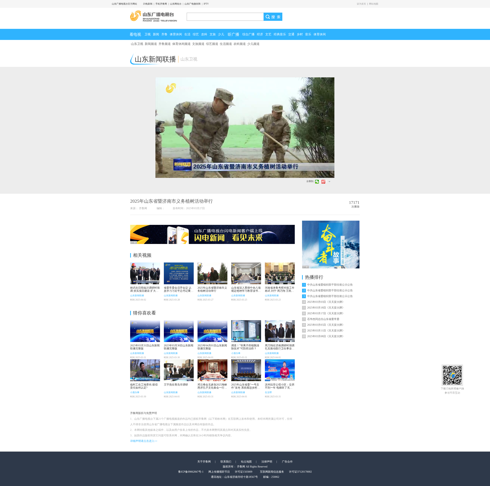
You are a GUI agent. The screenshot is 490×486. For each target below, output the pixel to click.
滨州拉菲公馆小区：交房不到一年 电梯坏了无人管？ (279, 387)
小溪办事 (235, 353)
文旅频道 (198, 43)
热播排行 (314, 277)
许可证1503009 (243, 471)
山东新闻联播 (137, 295)
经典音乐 (280, 34)
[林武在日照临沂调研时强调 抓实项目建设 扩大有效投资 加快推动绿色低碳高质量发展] (145, 273)
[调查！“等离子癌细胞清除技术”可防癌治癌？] (246, 331)
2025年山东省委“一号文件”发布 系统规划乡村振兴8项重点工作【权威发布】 (245, 389)
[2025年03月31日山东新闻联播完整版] (145, 331)
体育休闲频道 (181, 43)
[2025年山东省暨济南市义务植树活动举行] (212, 273)
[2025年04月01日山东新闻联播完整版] (212, 331)
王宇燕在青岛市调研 (176, 384)
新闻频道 (151, 43)
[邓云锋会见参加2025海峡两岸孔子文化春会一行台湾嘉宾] (212, 370)
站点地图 (246, 461)
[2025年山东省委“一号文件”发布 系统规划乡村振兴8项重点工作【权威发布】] (246, 370)
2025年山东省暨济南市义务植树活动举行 (212, 289)
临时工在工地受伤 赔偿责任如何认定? (144, 386)
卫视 (148, 34)
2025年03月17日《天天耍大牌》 (324, 313)
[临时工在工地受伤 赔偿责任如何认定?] (145, 370)
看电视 (135, 34)
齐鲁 (164, 34)
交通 (291, 34)
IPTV (206, 3)
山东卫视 (137, 43)
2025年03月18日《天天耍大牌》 (324, 307)
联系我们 (225, 461)
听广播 (233, 34)
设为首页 (361, 3)
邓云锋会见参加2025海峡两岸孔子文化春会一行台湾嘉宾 (212, 387)
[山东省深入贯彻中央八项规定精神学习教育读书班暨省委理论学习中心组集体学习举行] (246, 273)
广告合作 (287, 461)
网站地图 (373, 3)
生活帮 (268, 392)
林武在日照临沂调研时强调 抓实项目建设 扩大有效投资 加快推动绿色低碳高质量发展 (145, 292)
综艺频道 (212, 43)
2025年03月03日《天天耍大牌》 (324, 302)
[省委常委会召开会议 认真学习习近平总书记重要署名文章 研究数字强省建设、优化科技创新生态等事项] (179, 273)
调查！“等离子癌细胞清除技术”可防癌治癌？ (245, 347)
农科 (204, 34)
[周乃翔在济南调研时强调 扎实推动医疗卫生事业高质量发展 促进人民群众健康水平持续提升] (280, 331)
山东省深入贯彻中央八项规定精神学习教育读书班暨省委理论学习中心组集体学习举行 (246, 292)
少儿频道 (253, 43)
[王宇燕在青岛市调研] (179, 370)
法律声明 (266, 461)
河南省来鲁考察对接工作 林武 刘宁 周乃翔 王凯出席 (279, 290)
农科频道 (240, 43)
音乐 (308, 34)
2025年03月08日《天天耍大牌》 (324, 336)
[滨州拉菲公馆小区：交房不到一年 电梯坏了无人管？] (280, 370)
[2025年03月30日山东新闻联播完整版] (179, 331)
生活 (187, 34)
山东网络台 (175, 3)
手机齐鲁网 (161, 3)
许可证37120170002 (300, 471)
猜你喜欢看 (144, 312)
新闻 (156, 34)
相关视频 (142, 255)
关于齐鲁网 (204, 461)
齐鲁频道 (164, 43)
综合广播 (248, 34)
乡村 (300, 34)
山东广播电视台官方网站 (124, 3)
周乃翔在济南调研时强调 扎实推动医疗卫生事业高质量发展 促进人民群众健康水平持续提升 (279, 350)
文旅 (213, 34)
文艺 (268, 34)
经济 (260, 34)
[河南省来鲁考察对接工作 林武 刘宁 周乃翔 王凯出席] (280, 273)
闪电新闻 (147, 3)
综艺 (196, 34)
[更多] (329, 181)
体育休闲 (176, 34)
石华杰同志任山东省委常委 (321, 319)
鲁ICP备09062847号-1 (190, 471)
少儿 (221, 34)
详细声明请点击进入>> (143, 441)
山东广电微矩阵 (193, 3)
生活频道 (226, 43)
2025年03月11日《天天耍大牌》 (324, 330)
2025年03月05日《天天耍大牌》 (324, 324)
